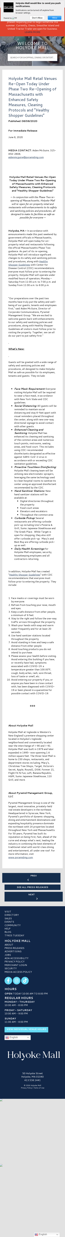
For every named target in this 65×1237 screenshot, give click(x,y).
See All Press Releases (32, 887)
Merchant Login (16, 965)
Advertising (13, 951)
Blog (8, 932)
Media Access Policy (18, 972)
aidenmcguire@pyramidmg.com (26, 157)
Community (13, 925)
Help (7, 928)
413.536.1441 (32, 1080)
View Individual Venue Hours (26, 1029)
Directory (12, 915)
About (9, 944)
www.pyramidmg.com (20, 857)
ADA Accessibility (16, 958)
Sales (8, 918)
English (13, 1037)
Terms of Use (39, 1088)
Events (9, 921)
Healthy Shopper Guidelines (28, 263)
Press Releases (14, 948)
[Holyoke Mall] (32, 1055)
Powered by (8, 18)
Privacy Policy (14, 961)
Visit (8, 911)
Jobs (8, 954)
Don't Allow (37, 18)
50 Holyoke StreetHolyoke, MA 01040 (32, 1074)
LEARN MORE (32, 32)
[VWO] (15, 18)
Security (11, 968)
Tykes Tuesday (14, 935)
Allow (54, 18)
